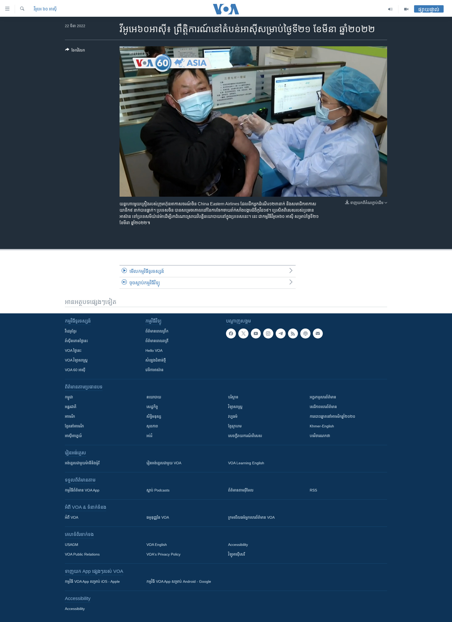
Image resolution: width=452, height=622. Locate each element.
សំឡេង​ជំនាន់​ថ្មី (155, 360)
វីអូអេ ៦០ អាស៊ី (45, 9)
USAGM (71, 544)
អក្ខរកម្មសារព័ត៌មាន (323, 397)
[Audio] (390, 9)
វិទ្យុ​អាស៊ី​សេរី (236, 554)
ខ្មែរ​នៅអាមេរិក (74, 426)
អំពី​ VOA (71, 517)
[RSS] (293, 333)
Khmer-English (322, 426)
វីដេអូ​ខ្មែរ (70, 331)
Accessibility (238, 544)
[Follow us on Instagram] (268, 333)
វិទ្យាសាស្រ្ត (235, 407)
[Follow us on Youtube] (256, 333)
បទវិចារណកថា (320, 436)
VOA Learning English (246, 463)
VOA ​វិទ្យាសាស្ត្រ (76, 360)
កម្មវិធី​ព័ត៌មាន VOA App (82, 490)
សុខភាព (152, 426)
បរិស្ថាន (233, 397)
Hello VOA (153, 350)
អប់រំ (149, 436)
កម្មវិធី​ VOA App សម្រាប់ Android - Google (178, 581)
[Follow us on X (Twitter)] (243, 333)
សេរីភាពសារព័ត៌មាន (323, 407)
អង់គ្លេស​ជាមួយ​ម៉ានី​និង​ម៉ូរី (82, 463)
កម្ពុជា (69, 397)
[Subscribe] (318, 333)
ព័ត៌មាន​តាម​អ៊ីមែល (240, 490)
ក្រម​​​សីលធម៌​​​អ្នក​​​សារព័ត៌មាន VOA (251, 517)
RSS (313, 490)
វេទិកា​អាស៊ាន (154, 370)
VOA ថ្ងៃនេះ (73, 350)
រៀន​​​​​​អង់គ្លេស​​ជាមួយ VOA (163, 463)
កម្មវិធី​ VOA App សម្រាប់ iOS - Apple (92, 581)
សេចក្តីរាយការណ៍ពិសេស (245, 436)
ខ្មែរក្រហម (235, 426)
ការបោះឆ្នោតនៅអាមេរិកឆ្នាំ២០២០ (332, 416)
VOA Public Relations (82, 554)
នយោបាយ (153, 397)
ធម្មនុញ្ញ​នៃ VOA (157, 517)
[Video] (406, 9)
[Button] (75, 51)
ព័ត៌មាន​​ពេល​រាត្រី (156, 341)
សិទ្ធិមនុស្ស (153, 416)
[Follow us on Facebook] (231, 333)
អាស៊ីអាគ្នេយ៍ (73, 436)
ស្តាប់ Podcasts (158, 490)
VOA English (156, 544)
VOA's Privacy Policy (163, 554)
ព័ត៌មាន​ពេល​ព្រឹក (156, 331)
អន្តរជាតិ (70, 407)
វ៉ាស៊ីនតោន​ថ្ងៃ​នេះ (76, 341)
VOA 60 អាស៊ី (75, 370)
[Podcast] (305, 333)
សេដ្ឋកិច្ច (152, 407)
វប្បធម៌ (233, 416)
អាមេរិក (70, 416)
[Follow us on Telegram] (281, 333)
